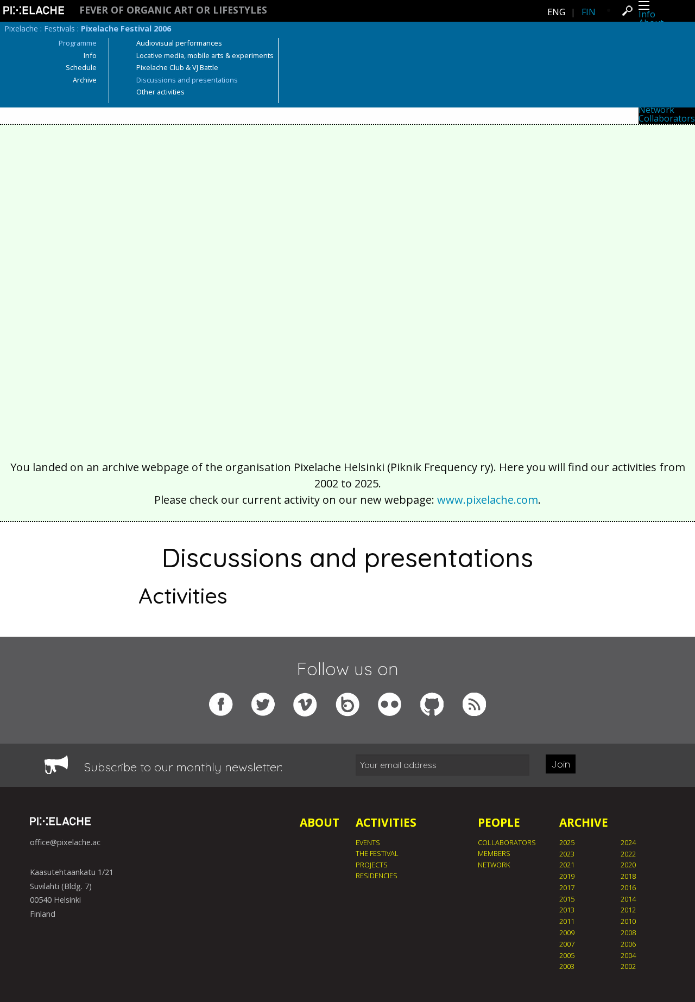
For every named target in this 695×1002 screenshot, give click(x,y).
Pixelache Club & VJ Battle (177, 67)
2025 (566, 842)
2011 (566, 921)
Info (647, 14)
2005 (566, 955)
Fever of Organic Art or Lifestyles (173, 10)
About (319, 822)
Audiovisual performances (179, 43)
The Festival (377, 853)
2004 (628, 955)
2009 (566, 932)
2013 (566, 910)
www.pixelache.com (487, 499)
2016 (628, 887)
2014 (628, 899)
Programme (78, 43)
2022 (628, 854)
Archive (85, 80)
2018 (628, 876)
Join (560, 764)
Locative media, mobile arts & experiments (205, 55)
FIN (589, 12)
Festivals (59, 28)
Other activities (160, 92)
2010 (628, 921)
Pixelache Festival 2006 (126, 28)
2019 (566, 876)
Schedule (81, 67)
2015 (566, 899)
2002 (628, 966)
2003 (566, 966)
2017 (566, 887)
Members (494, 853)
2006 (628, 944)
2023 (566, 854)
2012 (628, 910)
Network (656, 109)
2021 (566, 865)
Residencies (376, 875)
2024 (628, 842)
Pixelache (21, 28)
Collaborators (667, 118)
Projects (372, 865)
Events (368, 842)
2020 (628, 865)
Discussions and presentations (187, 80)
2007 (566, 944)
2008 (628, 932)
